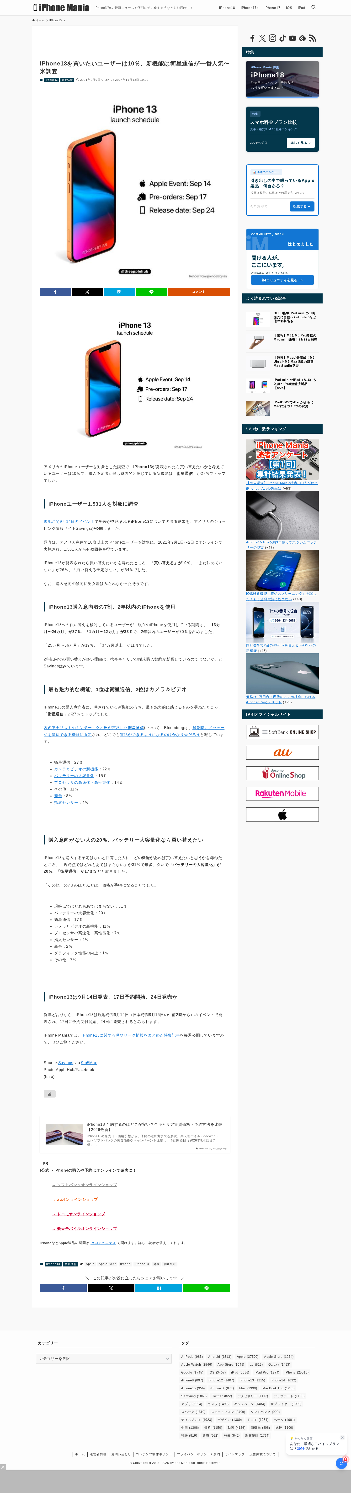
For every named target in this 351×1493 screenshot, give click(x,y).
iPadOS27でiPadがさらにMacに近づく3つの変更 (294, 404)
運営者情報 (98, 1454)
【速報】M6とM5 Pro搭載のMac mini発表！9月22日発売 (295, 337)
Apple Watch (196, 1364)
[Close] (3, 1467)
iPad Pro (267, 1372)
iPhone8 (192, 1380)
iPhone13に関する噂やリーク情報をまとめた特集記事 (131, 1035)
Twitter (222, 1396)
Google (192, 1372)
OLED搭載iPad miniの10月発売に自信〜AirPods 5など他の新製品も (295, 317)
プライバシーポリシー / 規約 (198, 1454)
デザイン (230, 1420)
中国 (190, 1427)
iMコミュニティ (103, 1243)
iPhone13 (52, 79)
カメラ (218, 1404)
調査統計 (170, 1264)
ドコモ (257, 1420)
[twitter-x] (262, 38)
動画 (236, 1427)
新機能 (260, 1427)
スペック (193, 1412)
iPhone (125, 1264)
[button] (55, 292)
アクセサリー (253, 1396)
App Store (231, 1364)
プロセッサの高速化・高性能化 (82, 782)
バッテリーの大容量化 (74, 776)
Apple (90, 1264)
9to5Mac (89, 1063)
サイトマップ (235, 1454)
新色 (58, 796)
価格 (213, 1427)
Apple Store (278, 1356)
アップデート (289, 1396)
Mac (248, 1388)
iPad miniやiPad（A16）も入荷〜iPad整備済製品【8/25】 (295, 384)
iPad (240, 1372)
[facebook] (252, 38)
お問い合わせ (121, 1454)
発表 (156, 1264)
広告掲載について (263, 1454)
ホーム (80, 1454)
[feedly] (302, 38)
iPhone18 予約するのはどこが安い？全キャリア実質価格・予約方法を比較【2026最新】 (154, 1127)
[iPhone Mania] (61, 7)
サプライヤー (286, 1404)
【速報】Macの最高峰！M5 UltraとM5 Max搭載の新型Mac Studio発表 (294, 362)
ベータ (284, 1420)
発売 (210, 1435)
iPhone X (222, 1388)
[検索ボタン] (313, 7)
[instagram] (272, 38)
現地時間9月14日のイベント (69, 521)
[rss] (312, 38)
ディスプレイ (196, 1420)
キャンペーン (249, 1404)
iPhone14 (283, 1380)
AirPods (192, 1356)
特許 (189, 1435)
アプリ (191, 1404)
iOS (217, 1372)
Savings (66, 1063)
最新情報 (67, 79)
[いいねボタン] (50, 1094)
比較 (284, 1427)
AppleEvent (107, 1264)
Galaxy (279, 1364)
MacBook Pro (278, 1388)
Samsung (194, 1396)
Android (219, 1356)
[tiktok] (282, 38)
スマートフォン (228, 1412)
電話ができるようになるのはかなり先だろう (160, 735)
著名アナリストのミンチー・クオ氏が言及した (94, 728)
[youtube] (292, 38)
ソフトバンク (265, 1412)
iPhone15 (193, 1388)
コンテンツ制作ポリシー (154, 1454)
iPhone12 (221, 1380)
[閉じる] (342, 1437)
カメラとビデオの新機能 (76, 769)
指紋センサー (66, 803)
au (256, 1364)
